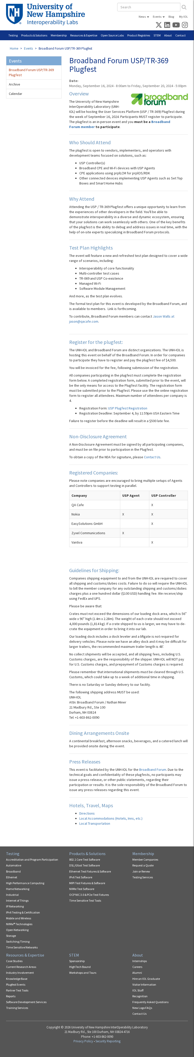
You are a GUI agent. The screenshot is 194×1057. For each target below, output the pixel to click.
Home (14, 48)
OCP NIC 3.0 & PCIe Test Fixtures (89, 895)
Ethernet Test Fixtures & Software (90, 871)
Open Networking (17, 930)
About (168, 35)
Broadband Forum (152, 769)
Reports (10, 996)
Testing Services (142, 877)
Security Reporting (107, 1041)
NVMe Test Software (81, 889)
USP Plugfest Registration (127, 408)
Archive (14, 84)
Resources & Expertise (83, 35)
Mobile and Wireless (18, 918)
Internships (139, 961)
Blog (171, 16)
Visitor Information (144, 984)
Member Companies (145, 859)
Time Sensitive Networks (22, 947)
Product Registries (138, 35)
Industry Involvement (20, 973)
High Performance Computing (25, 883)
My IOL (183, 16)
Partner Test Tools (17, 990)
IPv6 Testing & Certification (23, 912)
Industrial (12, 895)
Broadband (13, 871)
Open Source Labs (112, 35)
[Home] (47, 14)
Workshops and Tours (82, 973)
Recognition (140, 996)
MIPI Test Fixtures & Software (87, 883)
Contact (180, 35)
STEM (157, 35)
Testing (13, 35)
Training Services (17, 1008)
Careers (137, 967)
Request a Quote (143, 865)
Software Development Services (26, 1002)
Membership (59, 35)
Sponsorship (77, 961)
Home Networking (17, 889)
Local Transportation (94, 823)
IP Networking (15, 906)
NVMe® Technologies (19, 924)
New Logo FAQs (142, 1008)
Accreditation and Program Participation (32, 859)
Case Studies (14, 961)
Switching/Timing (18, 941)
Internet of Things (17, 900)
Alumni (137, 973)
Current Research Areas (21, 967)
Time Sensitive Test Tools (85, 900)
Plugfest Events (15, 984)
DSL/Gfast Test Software (84, 865)
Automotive (13, 865)
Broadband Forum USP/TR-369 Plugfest (31, 72)
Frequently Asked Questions (150, 1002)
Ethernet (11, 877)
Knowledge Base (16, 979)
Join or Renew (141, 871)
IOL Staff (137, 990)
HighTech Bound (80, 967)
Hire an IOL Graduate (146, 979)
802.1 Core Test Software (84, 859)
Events (157, 16)
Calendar (15, 93)
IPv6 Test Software (80, 877)
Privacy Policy (83, 1041)
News (142, 16)
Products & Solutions (34, 35)
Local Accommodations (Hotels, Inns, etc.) (110, 818)
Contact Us (152, 457)
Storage (11, 936)
